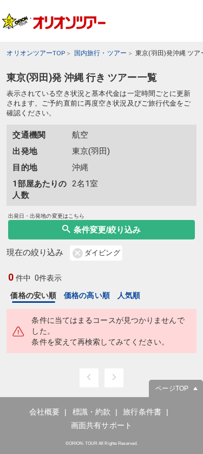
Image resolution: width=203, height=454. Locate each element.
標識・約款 (92, 411)
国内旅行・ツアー (100, 53)
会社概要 (44, 411)
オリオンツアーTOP (35, 53)
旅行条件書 (142, 411)
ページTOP (171, 388)
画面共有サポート (101, 425)
